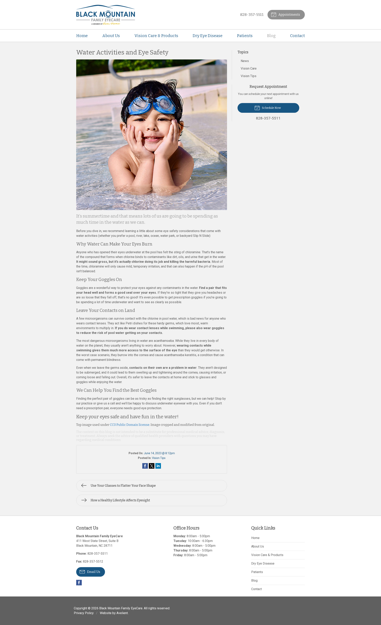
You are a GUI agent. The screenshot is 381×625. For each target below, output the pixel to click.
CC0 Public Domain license (129, 425)
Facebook (79, 582)
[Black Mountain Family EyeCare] (105, 15)
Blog (271, 35)
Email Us (93, 572)
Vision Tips (158, 458)
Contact (297, 35)
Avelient (122, 613)
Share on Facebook (145, 466)
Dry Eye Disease (207, 35)
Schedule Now (271, 108)
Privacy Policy (84, 613)
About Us (111, 35)
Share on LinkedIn (158, 466)
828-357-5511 (252, 14)
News (245, 61)
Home (82, 35)
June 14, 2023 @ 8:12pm (159, 453)
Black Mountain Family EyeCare (120, 608)
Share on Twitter (151, 466)
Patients (245, 35)
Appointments (289, 14)
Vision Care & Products (156, 35)
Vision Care (249, 68)
